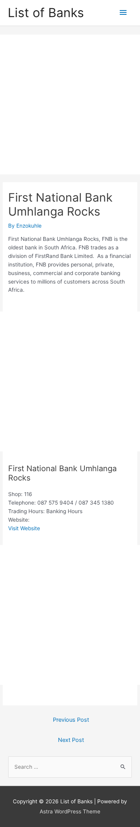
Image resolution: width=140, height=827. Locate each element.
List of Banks (46, 12)
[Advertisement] (70, 104)
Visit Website (24, 528)
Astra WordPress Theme (70, 811)
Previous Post (71, 719)
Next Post (71, 739)
